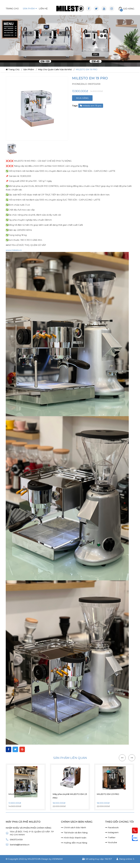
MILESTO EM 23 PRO (65, 829)
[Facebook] (88, 8)
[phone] (135, 830)
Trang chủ (12, 8)
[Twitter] (96, 8)
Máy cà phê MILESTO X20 (111, 829)
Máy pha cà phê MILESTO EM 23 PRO (27, 831)
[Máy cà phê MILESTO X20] (115, 812)
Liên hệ (43, 8)
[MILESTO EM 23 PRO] (71, 812)
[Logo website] (70, 8)
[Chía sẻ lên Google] (22, 784)
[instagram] (111, 8)
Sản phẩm (29, 8)
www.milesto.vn (14, 285)
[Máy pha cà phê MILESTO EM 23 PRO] (27, 812)
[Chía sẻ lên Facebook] (8, 784)
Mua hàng (82, 133)
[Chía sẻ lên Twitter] (15, 784)
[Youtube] (104, 8)
